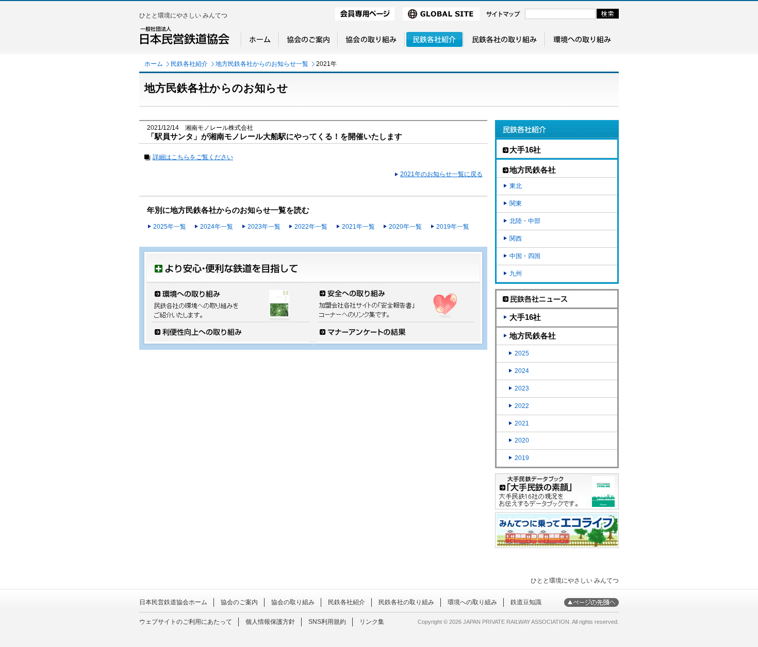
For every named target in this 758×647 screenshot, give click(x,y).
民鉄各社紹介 (189, 63)
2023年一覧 (264, 226)
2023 (522, 388)
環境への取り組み (472, 602)
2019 (522, 458)
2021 (522, 423)
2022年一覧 (310, 226)
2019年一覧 (452, 226)
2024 (522, 370)
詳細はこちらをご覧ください (193, 157)
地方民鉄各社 (532, 336)
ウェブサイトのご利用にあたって (185, 621)
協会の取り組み (293, 602)
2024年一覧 (216, 226)
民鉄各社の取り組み (406, 602)
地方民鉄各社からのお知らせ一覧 (262, 63)
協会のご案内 (239, 602)
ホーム (153, 63)
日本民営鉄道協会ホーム (173, 602)
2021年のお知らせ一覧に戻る (441, 174)
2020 (522, 440)
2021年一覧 (358, 226)
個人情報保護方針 (270, 621)
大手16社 (525, 317)
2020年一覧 (405, 226)
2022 (522, 406)
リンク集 (371, 621)
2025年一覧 (169, 226)
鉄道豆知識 (525, 602)
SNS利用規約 (327, 621)
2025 (522, 353)
